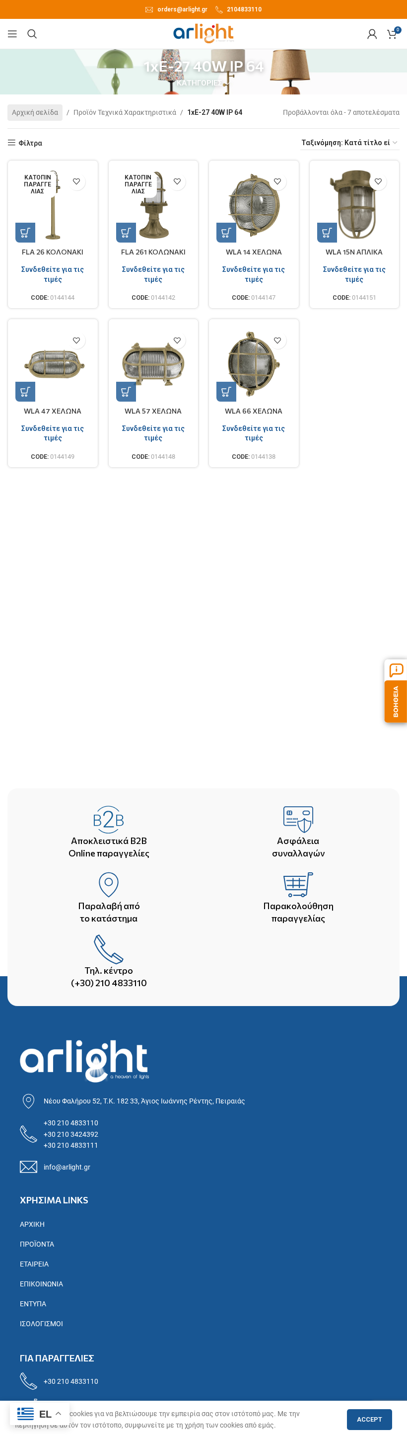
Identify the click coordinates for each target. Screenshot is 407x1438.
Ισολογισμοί (41, 1324)
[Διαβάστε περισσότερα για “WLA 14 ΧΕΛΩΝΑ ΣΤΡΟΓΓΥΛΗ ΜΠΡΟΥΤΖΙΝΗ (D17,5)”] (226, 233)
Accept (369, 1419)
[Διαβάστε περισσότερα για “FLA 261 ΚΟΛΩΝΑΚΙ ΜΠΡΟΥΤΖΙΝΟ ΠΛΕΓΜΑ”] (126, 233)
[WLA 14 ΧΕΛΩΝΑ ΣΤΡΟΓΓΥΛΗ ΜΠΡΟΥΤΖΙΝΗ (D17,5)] (253, 205)
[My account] (372, 34)
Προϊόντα (37, 1244)
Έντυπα (33, 1304)
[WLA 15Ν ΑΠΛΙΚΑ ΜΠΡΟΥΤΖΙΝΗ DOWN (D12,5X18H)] (354, 205)
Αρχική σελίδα (35, 112)
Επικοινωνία (41, 1284)
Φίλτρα (30, 143)
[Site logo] (203, 33)
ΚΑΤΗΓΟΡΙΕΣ (199, 83)
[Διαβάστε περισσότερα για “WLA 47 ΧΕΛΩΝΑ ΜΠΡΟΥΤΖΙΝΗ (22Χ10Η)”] (25, 392)
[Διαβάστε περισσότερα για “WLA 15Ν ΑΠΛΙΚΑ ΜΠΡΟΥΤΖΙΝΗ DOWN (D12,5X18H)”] (327, 233)
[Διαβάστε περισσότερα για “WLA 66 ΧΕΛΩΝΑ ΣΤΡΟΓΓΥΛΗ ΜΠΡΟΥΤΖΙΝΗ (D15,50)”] (226, 392)
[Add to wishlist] (76, 181)
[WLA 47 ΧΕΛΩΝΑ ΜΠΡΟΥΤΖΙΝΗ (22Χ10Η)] (52, 364)
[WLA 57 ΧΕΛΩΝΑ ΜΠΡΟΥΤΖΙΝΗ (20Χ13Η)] (153, 364)
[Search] (32, 34)
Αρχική (32, 1224)
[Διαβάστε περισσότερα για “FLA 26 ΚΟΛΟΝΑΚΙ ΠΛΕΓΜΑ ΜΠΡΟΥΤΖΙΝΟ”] (25, 233)
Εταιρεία (34, 1264)
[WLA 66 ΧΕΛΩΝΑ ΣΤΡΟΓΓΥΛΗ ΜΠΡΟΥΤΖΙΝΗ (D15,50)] (253, 364)
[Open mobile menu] (12, 34)
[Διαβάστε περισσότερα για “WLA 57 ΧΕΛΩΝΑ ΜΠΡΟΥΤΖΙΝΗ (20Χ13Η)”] (126, 392)
